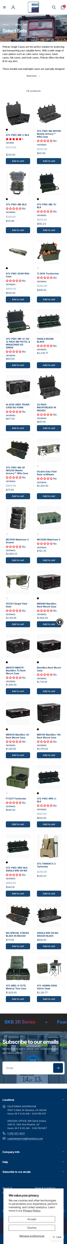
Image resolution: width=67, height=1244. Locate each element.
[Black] (7, 130)
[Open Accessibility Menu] (59, 622)
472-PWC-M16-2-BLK (47, 800)
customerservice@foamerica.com (25, 1138)
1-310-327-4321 (16, 1133)
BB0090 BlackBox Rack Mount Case (46, 605)
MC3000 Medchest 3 (48, 539)
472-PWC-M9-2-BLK (17, 135)
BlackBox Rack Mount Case (49, 669)
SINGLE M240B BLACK (45, 340)
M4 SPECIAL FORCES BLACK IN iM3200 (17, 934)
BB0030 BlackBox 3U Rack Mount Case (17, 736)
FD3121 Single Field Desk (16, 605)
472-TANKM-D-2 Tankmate (46, 865)
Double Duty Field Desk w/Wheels (47, 473)
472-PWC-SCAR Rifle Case (17, 275)
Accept (31, 1219)
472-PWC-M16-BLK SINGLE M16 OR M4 (17, 869)
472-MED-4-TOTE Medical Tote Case (16, 987)
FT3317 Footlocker (16, 798)
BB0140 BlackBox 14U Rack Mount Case (49, 736)
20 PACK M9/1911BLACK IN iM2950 (46, 407)
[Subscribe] (58, 1068)
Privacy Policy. (32, 1210)
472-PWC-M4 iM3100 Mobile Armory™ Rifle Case (49, 134)
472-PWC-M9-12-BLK (47, 206)
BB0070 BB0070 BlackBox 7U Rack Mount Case (16, 670)
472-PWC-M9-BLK (16, 204)
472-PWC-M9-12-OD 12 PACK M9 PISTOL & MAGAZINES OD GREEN (18, 343)
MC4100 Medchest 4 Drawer (17, 541)
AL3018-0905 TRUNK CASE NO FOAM (18, 406)
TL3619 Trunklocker (48, 273)
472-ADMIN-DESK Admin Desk (47, 987)
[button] (4, 7)
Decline (31, 1227)
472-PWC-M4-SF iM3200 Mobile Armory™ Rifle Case (17, 470)
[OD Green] (38, 268)
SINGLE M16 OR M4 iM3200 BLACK (47, 934)
